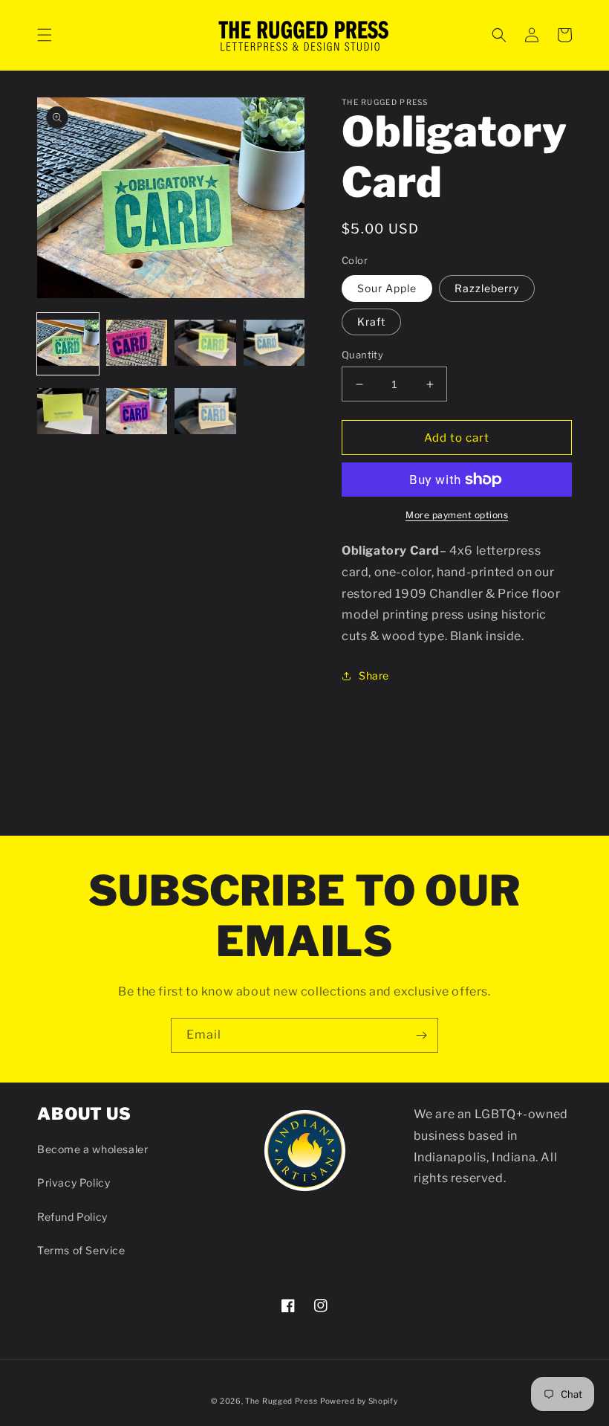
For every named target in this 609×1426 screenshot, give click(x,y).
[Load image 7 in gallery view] (205, 413)
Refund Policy (72, 1216)
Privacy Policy (73, 1182)
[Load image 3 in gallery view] (205, 344)
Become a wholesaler (92, 1149)
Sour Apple (387, 288)
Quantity (362, 355)
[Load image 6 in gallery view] (137, 413)
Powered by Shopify (359, 1400)
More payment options (457, 514)
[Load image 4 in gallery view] (274, 344)
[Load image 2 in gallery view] (137, 344)
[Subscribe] (421, 1035)
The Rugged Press (281, 1400)
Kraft (371, 321)
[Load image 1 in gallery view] (68, 344)
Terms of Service (81, 1250)
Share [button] (374, 675)
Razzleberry (487, 288)
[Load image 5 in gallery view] (68, 413)
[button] (44, 35)
